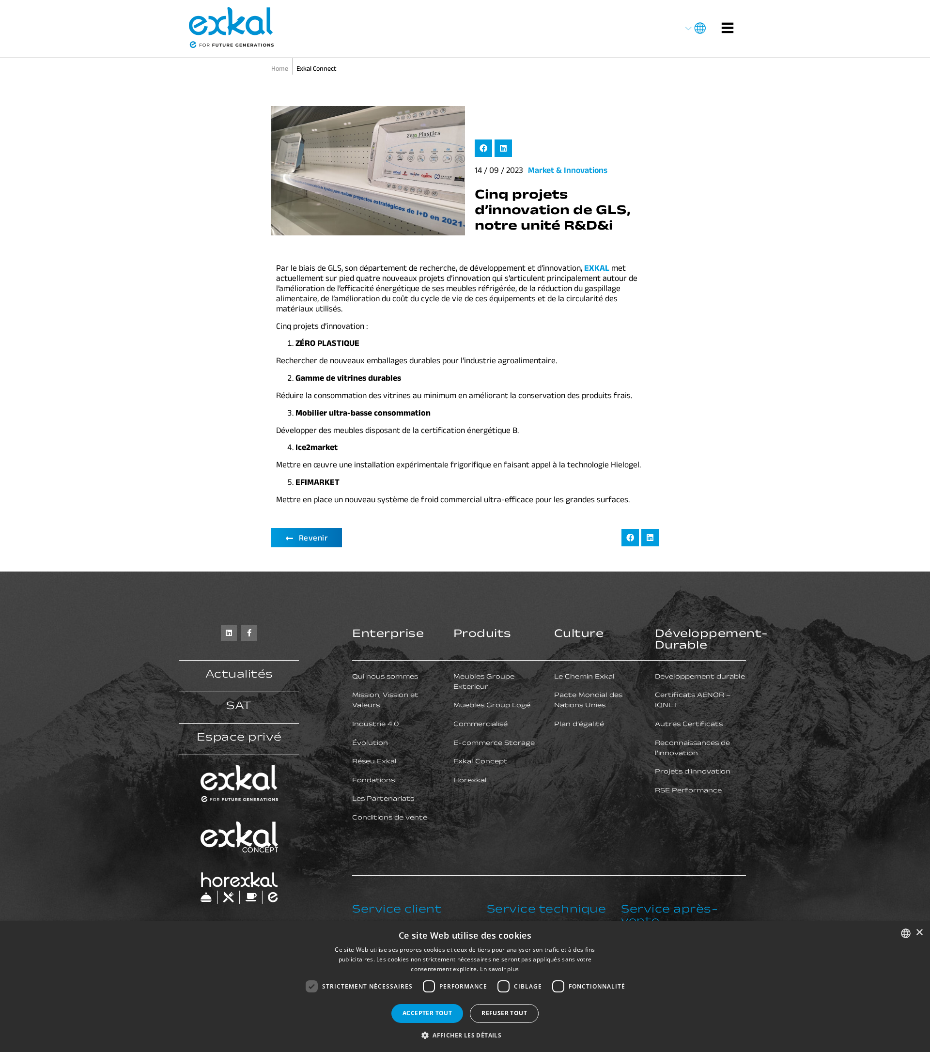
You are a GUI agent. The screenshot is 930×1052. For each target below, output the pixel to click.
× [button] (919, 932)
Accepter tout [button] (427, 1013)
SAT (239, 707)
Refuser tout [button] (504, 1013)
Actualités (239, 676)
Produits (482, 635)
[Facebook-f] (249, 633)
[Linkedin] (229, 633)
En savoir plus (499, 969)
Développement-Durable (711, 641)
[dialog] (465, 986)
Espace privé (239, 739)
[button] (483, 148)
